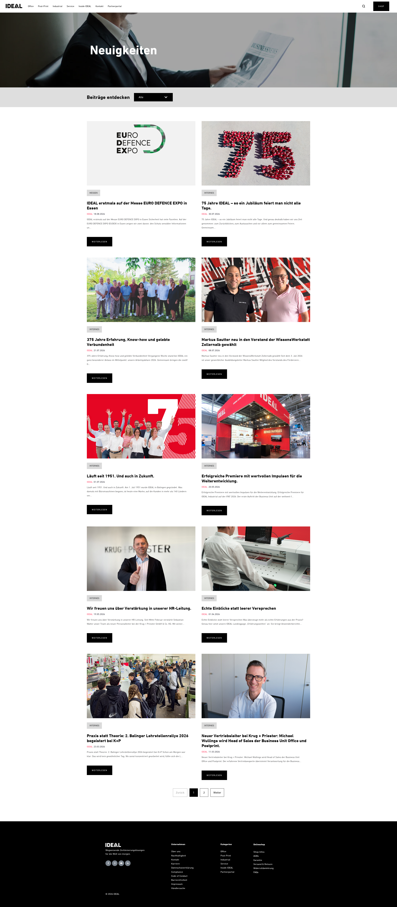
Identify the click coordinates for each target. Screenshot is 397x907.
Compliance (177, 872)
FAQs (255, 872)
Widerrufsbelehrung (263, 868)
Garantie (257, 860)
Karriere (175, 863)
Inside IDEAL (227, 867)
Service (224, 863)
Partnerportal (228, 872)
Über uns (175, 851)
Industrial (225, 859)
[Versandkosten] (273, 864)
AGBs (256, 856)
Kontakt (175, 859)
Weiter (217, 792)
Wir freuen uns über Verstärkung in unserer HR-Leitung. (139, 608)
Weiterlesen (99, 241)
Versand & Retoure (263, 864)
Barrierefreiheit (179, 880)
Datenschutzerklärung (182, 867)
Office (223, 851)
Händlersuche (178, 888)
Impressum (177, 884)
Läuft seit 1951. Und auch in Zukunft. (120, 476)
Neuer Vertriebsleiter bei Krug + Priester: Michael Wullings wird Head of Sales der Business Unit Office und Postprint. (254, 740)
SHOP (381, 6)
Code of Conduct (179, 876)
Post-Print (226, 855)
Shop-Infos (258, 851)
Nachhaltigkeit (178, 855)
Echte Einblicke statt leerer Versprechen (239, 608)
